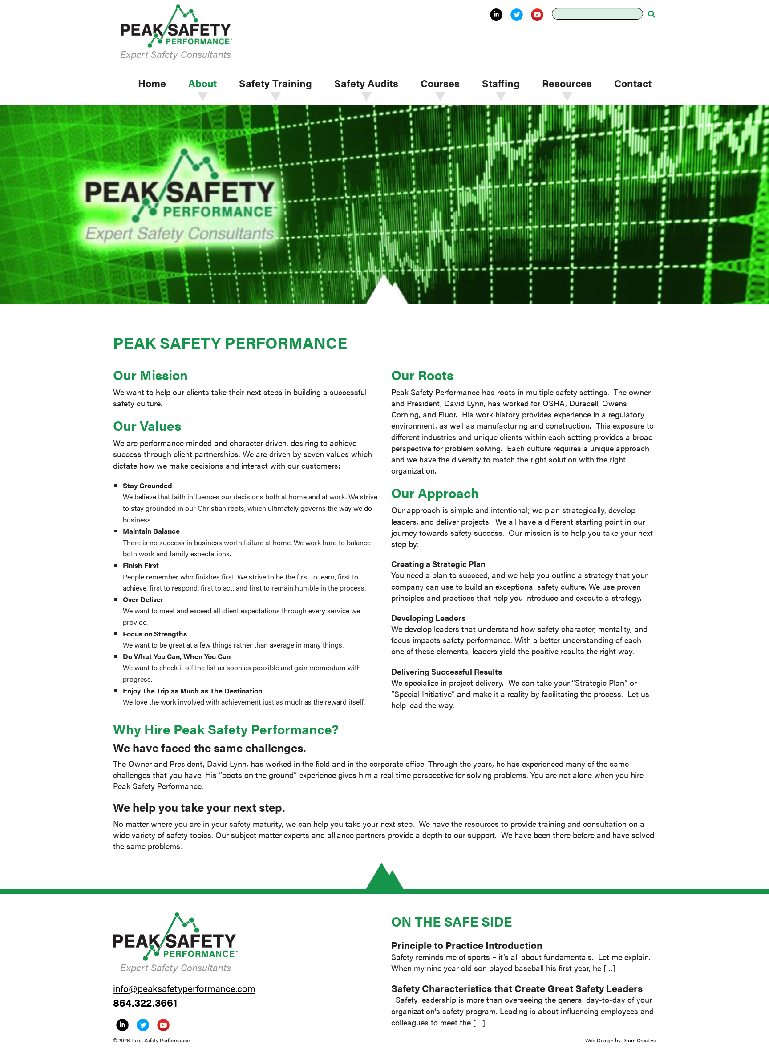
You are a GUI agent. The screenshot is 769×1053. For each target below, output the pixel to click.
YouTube (537, 14)
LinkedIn (496, 14)
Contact (633, 83)
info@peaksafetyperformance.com (184, 988)
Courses (440, 83)
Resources (567, 83)
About (202, 83)
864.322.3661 (145, 1002)
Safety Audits (366, 83)
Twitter (516, 14)
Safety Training (275, 83)
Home (152, 83)
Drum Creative (639, 1040)
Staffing (501, 83)
